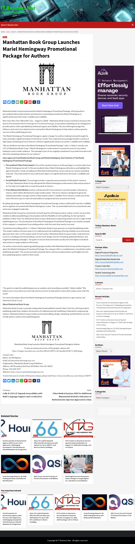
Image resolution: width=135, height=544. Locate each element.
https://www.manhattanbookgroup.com (27, 372)
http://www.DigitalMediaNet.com (109, 262)
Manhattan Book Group (12, 300)
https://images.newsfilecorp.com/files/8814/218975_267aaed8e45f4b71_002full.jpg (47, 351)
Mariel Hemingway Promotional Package (37, 123)
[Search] (132, 25)
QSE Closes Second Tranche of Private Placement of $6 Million (46, 477)
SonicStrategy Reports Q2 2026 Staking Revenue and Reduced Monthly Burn (14, 478)
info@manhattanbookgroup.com (21, 360)
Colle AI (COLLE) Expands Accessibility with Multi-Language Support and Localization (22, 393)
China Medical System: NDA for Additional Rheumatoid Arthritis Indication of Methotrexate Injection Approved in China (71, 395)
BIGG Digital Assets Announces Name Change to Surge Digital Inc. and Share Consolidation (77, 478)
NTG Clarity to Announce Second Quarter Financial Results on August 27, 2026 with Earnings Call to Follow (78, 444)
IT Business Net (18, 8)
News (4, 37)
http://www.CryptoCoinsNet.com (109, 269)
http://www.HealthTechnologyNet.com (111, 275)
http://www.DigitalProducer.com (108, 255)
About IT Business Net (9, 25)
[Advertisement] (89, 10)
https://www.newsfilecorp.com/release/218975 (71, 376)
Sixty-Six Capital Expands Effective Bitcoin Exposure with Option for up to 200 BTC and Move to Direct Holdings (46, 444)
